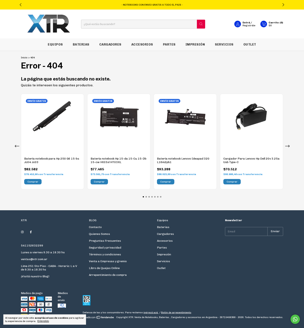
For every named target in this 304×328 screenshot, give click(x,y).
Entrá (246, 22)
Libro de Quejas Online (104, 268)
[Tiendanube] (99, 318)
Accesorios (142, 44)
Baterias (81, 44)
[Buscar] (201, 24)
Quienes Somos (99, 234)
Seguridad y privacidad (105, 247)
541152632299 (32, 245)
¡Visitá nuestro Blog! (35, 276)
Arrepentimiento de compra (108, 275)
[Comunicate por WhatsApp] (295, 319)
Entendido (43, 321)
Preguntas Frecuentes (105, 241)
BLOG (92, 220)
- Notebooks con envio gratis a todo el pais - (152, 4)
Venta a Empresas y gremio (108, 261)
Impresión (195, 44)
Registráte (249, 25)
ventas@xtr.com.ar (34, 259)
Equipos (55, 44)
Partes (169, 44)
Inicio (24, 57)
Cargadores (110, 44)
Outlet (249, 44)
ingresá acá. (151, 312)
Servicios (224, 44)
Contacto (95, 227)
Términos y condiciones (105, 254)
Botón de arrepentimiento (176, 312)
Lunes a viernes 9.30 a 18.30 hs (43, 252)
